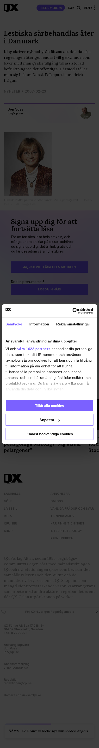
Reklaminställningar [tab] (73, 324)
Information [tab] (39, 324)
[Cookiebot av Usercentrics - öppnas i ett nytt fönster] (72, 311)
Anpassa (46, 420)
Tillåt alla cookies (49, 406)
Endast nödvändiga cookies (49, 434)
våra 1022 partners (33, 349)
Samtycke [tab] (14, 324)
